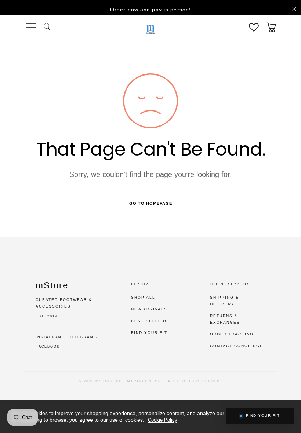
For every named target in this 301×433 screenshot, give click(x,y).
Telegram (81, 337)
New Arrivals (149, 309)
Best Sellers (149, 321)
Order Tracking (232, 334)
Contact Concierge (236, 346)
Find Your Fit (149, 333)
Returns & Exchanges (225, 319)
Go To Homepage (150, 203)
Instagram (49, 337)
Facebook (47, 346)
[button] (47, 27)
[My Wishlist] (254, 27)
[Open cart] (271, 27)
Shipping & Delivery (224, 300)
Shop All (143, 297)
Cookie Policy (162, 420)
